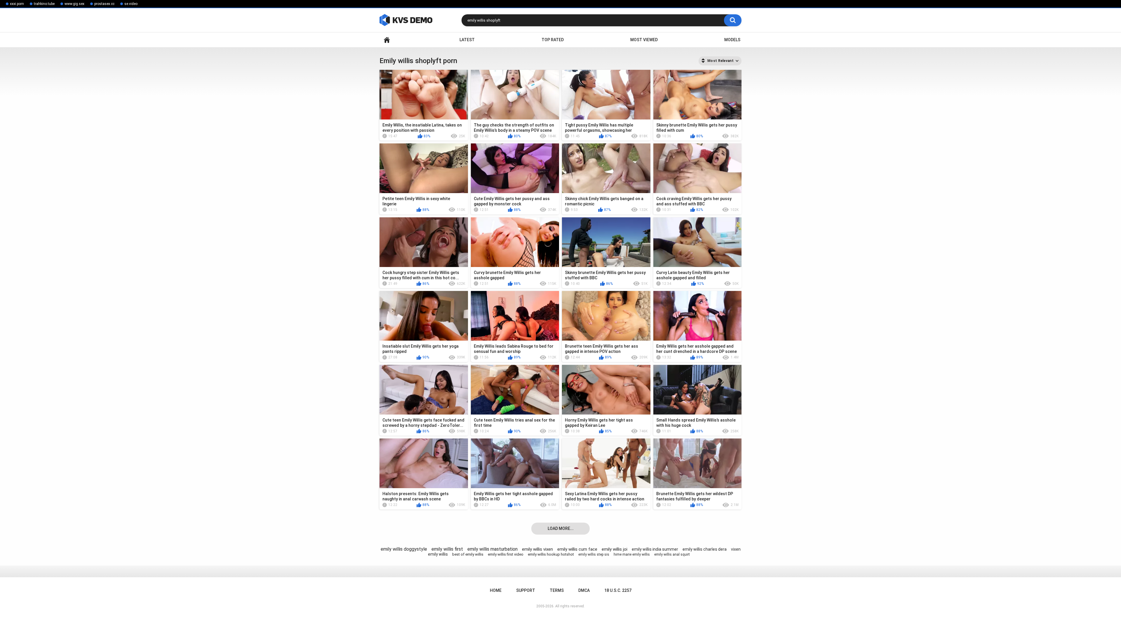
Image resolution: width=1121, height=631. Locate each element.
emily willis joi (614, 549)
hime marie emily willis (632, 554)
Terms (557, 590)
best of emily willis (467, 554)
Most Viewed (644, 39)
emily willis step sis (593, 554)
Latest (467, 39)
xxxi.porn (17, 4)
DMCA (584, 590)
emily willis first (447, 549)
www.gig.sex (74, 4)
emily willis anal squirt (672, 554)
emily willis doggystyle (404, 549)
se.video (130, 4)
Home (387, 39)
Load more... (561, 528)
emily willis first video (505, 554)
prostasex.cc (104, 4)
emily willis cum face (577, 549)
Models (732, 39)
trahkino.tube (44, 4)
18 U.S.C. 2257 (617, 590)
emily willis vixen (537, 549)
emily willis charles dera (705, 549)
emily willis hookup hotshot (551, 554)
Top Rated (553, 39)
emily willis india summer (655, 549)
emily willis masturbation (492, 549)
